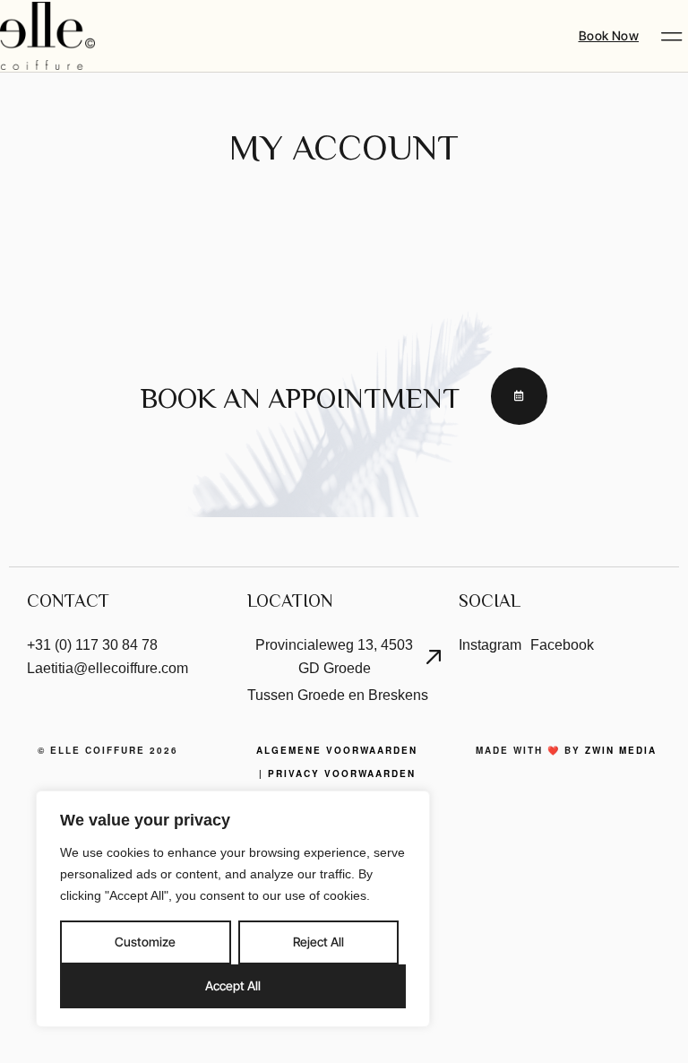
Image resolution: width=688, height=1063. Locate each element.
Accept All (233, 985)
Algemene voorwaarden (336, 750)
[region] (233, 909)
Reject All (318, 941)
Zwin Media (621, 750)
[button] (671, 36)
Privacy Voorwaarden (342, 773)
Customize (145, 941)
